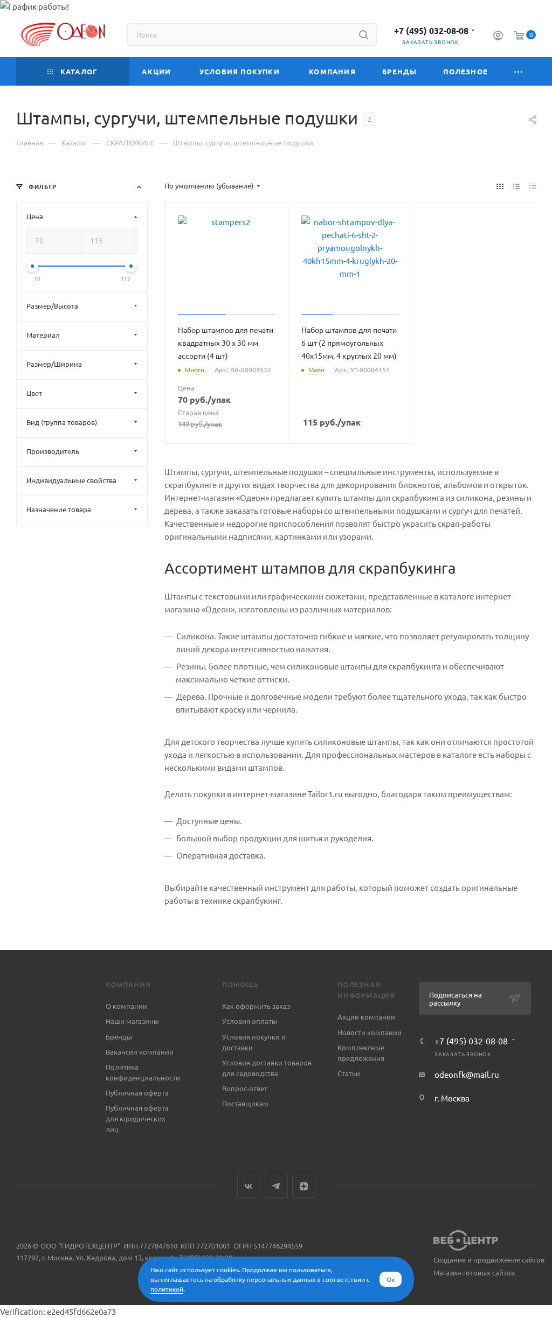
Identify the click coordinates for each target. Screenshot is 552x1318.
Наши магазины (132, 1021)
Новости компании (369, 1032)
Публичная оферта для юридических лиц (137, 1118)
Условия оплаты (249, 1021)
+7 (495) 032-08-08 (431, 30)
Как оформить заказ (256, 1005)
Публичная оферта (137, 1092)
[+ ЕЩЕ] (518, 71)
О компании (126, 1005)
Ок (391, 1279)
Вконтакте (248, 1186)
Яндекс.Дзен (303, 1186)
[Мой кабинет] (498, 36)
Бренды (119, 1036)
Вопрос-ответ (244, 1088)
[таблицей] (532, 185)
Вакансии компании (140, 1051)
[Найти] (363, 34)
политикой (166, 1289)
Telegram (276, 1186)
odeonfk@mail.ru (466, 1074)
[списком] (516, 185)
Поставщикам (245, 1103)
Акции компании (366, 1016)
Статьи (348, 1073)
